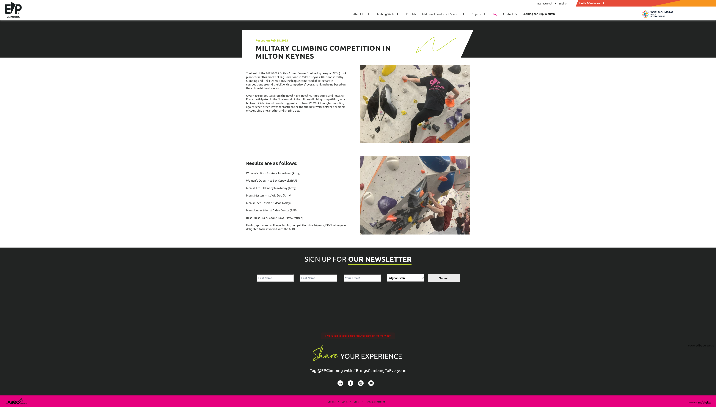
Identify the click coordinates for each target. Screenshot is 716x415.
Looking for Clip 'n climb (538, 13)
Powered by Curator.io (701, 345)
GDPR (345, 401)
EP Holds (410, 13)
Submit (443, 278)
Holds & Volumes (589, 2)
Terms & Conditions (375, 401)
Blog (494, 13)
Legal (356, 401)
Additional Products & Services (443, 13)
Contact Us (510, 13)
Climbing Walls (387, 13)
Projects (478, 13)
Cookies (331, 401)
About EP (361, 13)
